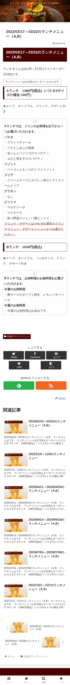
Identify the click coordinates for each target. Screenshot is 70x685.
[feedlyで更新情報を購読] (19, 385)
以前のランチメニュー (18, 336)
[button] (62, 449)
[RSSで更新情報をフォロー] (51, 385)
